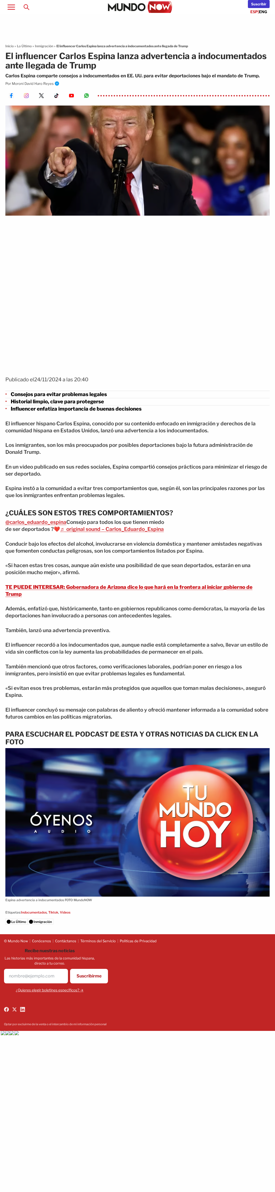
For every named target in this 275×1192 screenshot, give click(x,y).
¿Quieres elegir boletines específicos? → (50, 990)
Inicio (9, 46)
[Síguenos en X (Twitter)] (14, 1009)
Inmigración (44, 46)
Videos (65, 912)
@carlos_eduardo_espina (35, 522)
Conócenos (41, 941)
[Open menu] (11, 7)
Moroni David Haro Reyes (33, 83)
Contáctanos (65, 941)
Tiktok (53, 912)
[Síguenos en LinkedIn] (22, 1009)
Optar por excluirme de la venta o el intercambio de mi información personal (55, 1024)
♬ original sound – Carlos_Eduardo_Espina (112, 529)
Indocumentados (34, 912)
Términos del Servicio (98, 941)
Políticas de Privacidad (138, 941)
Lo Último (24, 46)
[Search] (26, 7)
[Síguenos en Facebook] (6, 1009)
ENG (263, 11)
